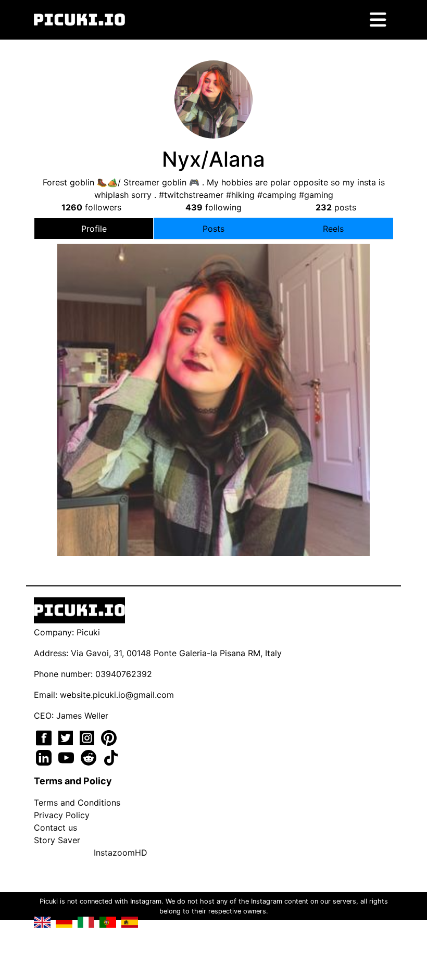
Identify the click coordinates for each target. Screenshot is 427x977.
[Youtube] (67, 756)
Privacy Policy (62, 815)
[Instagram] (88, 737)
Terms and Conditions (77, 802)
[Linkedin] (45, 756)
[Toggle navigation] (378, 20)
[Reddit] (90, 756)
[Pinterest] (109, 737)
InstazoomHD (120, 852)
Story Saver (57, 840)
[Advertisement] (213, 368)
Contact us (55, 827)
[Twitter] (67, 737)
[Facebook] (45, 737)
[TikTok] (111, 756)
